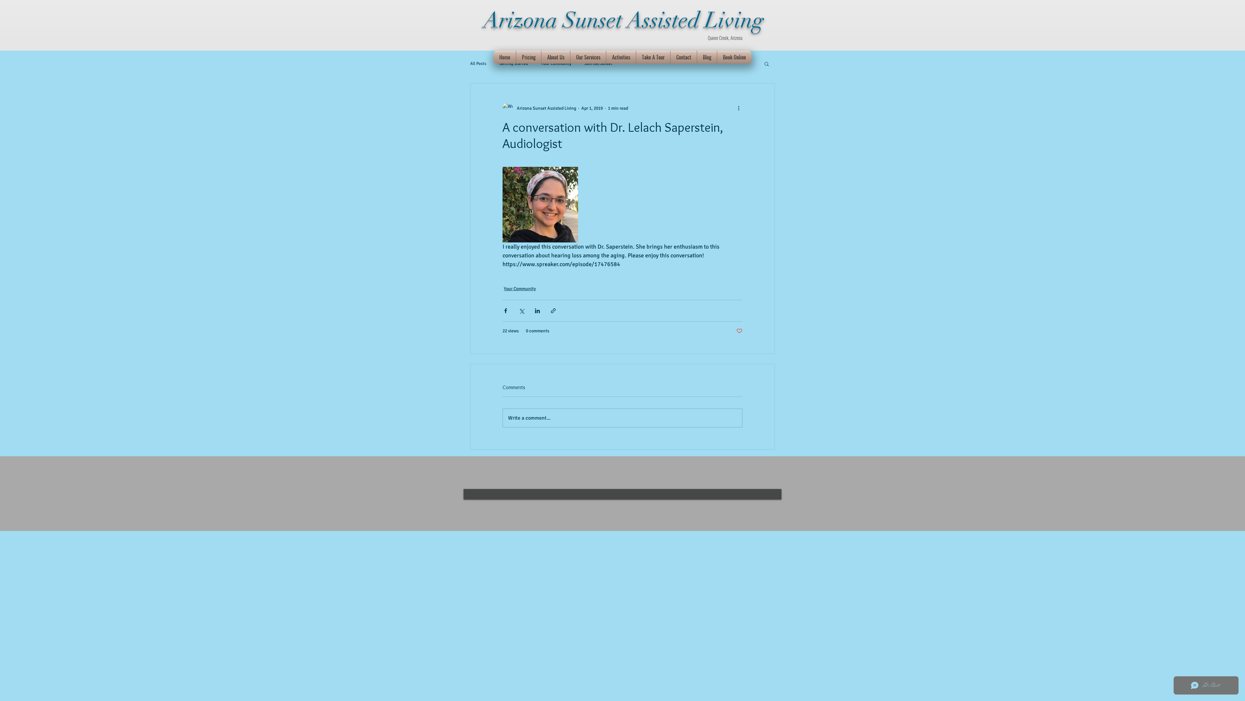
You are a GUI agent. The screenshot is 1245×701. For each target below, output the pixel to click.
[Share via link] (553, 311)
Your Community (520, 288)
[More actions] (738, 108)
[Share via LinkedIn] (537, 311)
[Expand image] (540, 204)
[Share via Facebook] (506, 311)
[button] (767, 63)
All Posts (478, 63)
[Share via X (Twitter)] (521, 311)
